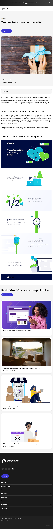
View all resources (7, 295)
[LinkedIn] (2, 469)
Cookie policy (4, 520)
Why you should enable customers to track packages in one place (21, 444)
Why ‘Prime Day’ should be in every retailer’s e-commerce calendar (21, 368)
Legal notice (49, 525)
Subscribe (25, 3)
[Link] (10, 461)
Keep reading (5, 31)
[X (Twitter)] (9, 469)
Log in (4, 476)
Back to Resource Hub (8, 79)
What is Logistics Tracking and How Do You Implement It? (19, 406)
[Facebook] (6, 469)
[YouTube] (13, 469)
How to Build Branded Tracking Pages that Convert (17, 330)
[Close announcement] (49, 3)
